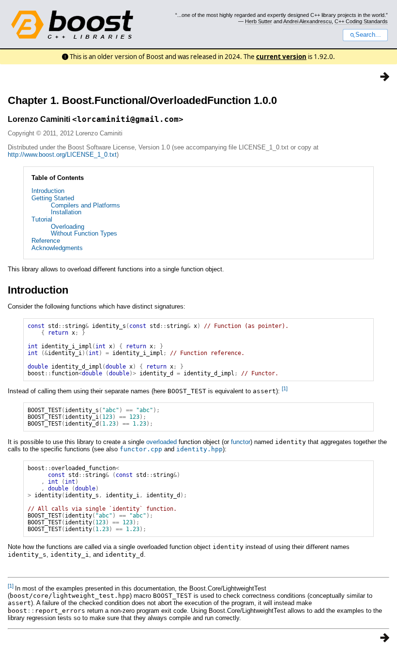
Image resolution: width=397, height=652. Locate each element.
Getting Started (52, 198)
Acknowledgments (57, 248)
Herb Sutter (258, 21)
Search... (368, 34)
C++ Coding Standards (361, 21)
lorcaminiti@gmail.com (128, 119)
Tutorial (41, 219)
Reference (45, 240)
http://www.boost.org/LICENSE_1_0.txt (62, 154)
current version (281, 56)
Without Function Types (84, 233)
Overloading (67, 226)
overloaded (161, 441)
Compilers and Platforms (85, 205)
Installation (66, 212)
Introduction (47, 190)
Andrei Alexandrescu (307, 21)
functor (240, 441)
